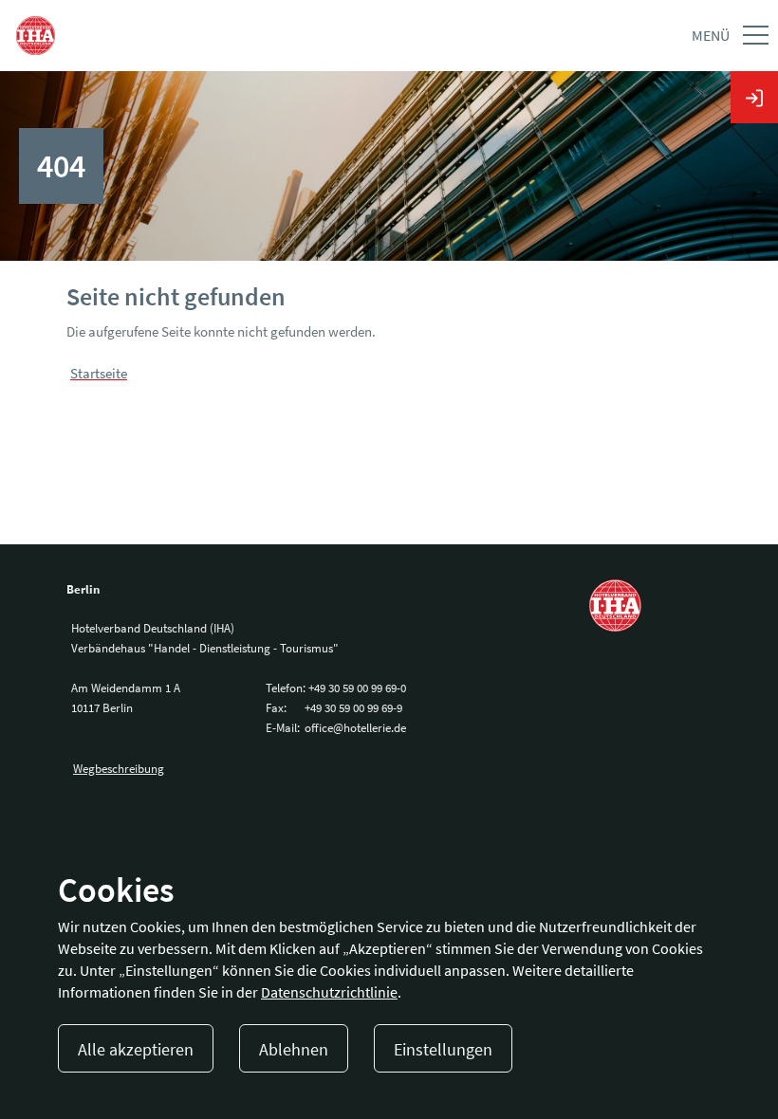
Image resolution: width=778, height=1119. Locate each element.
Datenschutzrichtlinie (329, 991)
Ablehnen (293, 1049)
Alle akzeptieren (136, 1049)
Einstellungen (443, 1049)
